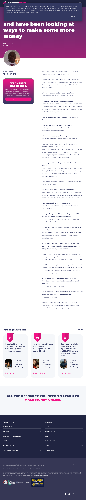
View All (80, 329)
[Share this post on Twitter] (4, 74)
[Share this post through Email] (14, 74)
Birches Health (19, 472)
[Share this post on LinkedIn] (11, 74)
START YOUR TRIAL (18, 99)
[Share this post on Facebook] (8, 74)
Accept (73, 16)
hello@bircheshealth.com (40, 475)
